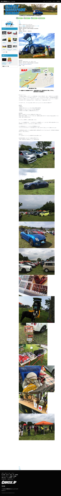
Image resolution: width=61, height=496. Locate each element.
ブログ (3, 473)
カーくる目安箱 (9, 477)
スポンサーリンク (10, 479)
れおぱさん (4, 42)
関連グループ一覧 (6, 66)
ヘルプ (44, 1)
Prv (19, 20)
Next (19, 468)
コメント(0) (37, 25)
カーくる (13, 1)
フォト (9, 473)
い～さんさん (9, 42)
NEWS (11, 474)
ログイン (54, 1)
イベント (12, 473)
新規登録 (58, 1)
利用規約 (16, 474)
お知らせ (7, 474)
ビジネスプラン (4, 479)
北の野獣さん (15, 42)
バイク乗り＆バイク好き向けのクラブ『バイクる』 (4, 63)
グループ (6, 473)
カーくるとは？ (49, 1)
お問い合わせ (4, 477)
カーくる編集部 (22, 25)
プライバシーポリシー (5, 476)
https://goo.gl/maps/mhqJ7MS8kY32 (25, 64)
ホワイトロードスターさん (9, 50)
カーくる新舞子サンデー (9, 63)
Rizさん (4, 49)
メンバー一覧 (5, 52)
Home (20, 23)
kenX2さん (14, 49)
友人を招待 (3, 474)
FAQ (13, 474)
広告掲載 (14, 476)
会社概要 (11, 476)
